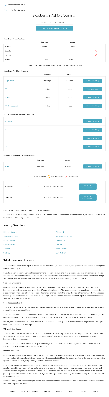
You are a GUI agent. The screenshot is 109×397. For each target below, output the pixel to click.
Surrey (6, 10)
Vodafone (8, 121)
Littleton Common (10, 232)
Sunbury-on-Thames (64, 236)
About (12, 391)
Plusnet (7, 97)
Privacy (59, 391)
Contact (83, 391)
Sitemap (95, 391)
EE (6, 138)
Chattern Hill (60, 240)
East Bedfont (61, 253)
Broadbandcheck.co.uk (16, 5)
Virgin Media (9, 81)
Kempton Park (9, 245)
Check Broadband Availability (55, 28)
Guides (47, 391)
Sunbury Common (10, 236)
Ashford (6, 249)
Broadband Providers (29, 391)
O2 (6, 147)
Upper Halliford (61, 249)
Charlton (59, 245)
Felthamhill (60, 232)
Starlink (7, 166)
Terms (70, 391)
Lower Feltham (9, 240)
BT (6, 89)
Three (7, 130)
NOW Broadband (11, 106)
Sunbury (6, 253)
